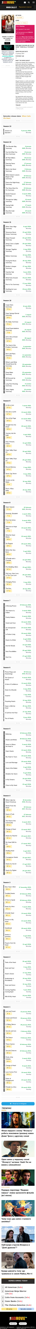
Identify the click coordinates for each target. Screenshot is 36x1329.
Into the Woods (10, 646)
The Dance (9, 1037)
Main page (13, 1323)
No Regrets (9, 543)
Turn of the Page (11, 418)
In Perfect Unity (10, 634)
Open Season (10, 507)
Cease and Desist (11, 1018)
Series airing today (18, 1281)
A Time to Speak (10, 900)
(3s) (17, 1297)
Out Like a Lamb (11, 412)
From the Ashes (11, 520)
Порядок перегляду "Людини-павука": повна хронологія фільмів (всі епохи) (17, 1193)
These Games (10, 1044)
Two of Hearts (9, 718)
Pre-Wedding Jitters (12, 567)
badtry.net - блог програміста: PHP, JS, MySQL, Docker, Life (26, 1328)
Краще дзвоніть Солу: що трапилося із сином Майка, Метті (16, 1272)
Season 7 (6, 600)
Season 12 (7, 142)
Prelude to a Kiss (11, 1087)
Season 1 (6, 1007)
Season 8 (6, 502)
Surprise (7, 695)
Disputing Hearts (10, 701)
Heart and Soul (9, 968)
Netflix (7, 43)
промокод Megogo (8, 56)
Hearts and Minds (11, 740)
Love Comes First (11, 1072)
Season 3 (6, 882)
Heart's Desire (9, 974)
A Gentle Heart (9, 913)
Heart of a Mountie (10, 690)
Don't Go (8, 657)
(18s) (15, 1292)
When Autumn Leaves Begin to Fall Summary (12, 176)
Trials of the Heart (10, 962)
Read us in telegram (19, 1103)
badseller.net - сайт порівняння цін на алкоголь (7, 1328)
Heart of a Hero (9, 906)
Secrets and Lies (11, 1031)
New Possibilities (11, 651)
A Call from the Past (11, 712)
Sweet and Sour (11, 623)
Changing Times (11, 582)
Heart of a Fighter (11, 870)
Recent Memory (11, 467)
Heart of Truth (10, 814)
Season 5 (6, 729)
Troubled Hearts (10, 893)
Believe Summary (11, 256)
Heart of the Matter (11, 768)
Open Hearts (10, 751)
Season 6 (6, 667)
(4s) (18, 1305)
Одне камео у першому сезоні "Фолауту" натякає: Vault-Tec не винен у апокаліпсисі (16, 1162)
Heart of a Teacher (11, 836)
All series (9, 1309)
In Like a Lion (10, 405)
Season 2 (6, 957)
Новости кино (5, 1187)
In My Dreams (10, 779)
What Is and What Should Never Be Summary (11, 364)
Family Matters (10, 617)
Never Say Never (11, 473)
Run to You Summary (12, 284)
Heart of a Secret (11, 864)
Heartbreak (8, 928)
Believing (8, 734)
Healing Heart (10, 851)
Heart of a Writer (11, 640)
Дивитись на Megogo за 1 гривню (8, 47)
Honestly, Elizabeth (12, 513)
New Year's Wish (10, 887)
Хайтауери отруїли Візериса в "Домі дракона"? (15, 1246)
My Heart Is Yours (11, 757)
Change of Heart (11, 829)
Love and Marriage (11, 762)
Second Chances (11, 1050)
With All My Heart (10, 996)
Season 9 (6, 401)
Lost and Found (10, 1011)
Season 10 (7, 300)
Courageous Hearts (12, 857)
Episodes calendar (26, 1309)
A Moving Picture (11, 606)
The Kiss (8, 588)
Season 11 (7, 222)
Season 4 (6, 796)
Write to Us (23, 1323)
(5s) (13, 1301)
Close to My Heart (11, 785)
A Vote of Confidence (11, 684)
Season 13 (7, 126)
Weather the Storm (11, 774)
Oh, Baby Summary (12, 322)
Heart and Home (10, 985)
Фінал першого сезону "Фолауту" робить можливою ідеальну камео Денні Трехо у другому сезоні (17, 1133)
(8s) (14, 1287)
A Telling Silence (11, 1024)
